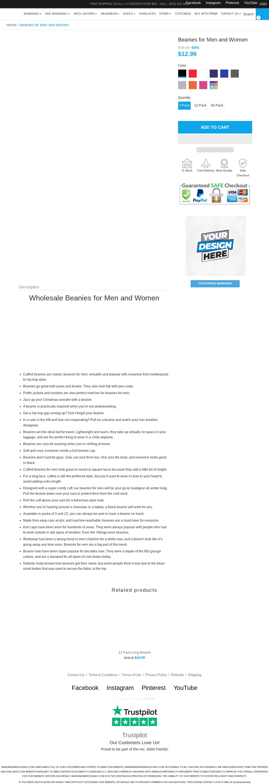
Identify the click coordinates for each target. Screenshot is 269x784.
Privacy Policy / (158, 675)
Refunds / (179, 675)
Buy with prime (206, 13)
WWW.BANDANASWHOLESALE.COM (144, 767)
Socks (128, 13)
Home (11, 25)
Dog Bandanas (56, 13)
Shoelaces (147, 13)
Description (29, 287)
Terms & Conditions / (105, 675)
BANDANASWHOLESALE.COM (17, 767)
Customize (183, 13)
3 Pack (184, 105)
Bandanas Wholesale (129, 698)
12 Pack (200, 105)
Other (164, 13)
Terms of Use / (134, 675)
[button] (215, 139)
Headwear (109, 13)
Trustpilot (134, 735)
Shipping (194, 675)
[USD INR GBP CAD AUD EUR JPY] (263, 4)
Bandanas (31, 13)
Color (182, 65)
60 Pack (217, 105)
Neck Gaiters (84, 13)
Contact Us (229, 13)
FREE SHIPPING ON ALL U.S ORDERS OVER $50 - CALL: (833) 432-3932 (140, 3)
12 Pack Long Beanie (135, 652)
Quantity (184, 97)
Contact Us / (78, 675)
